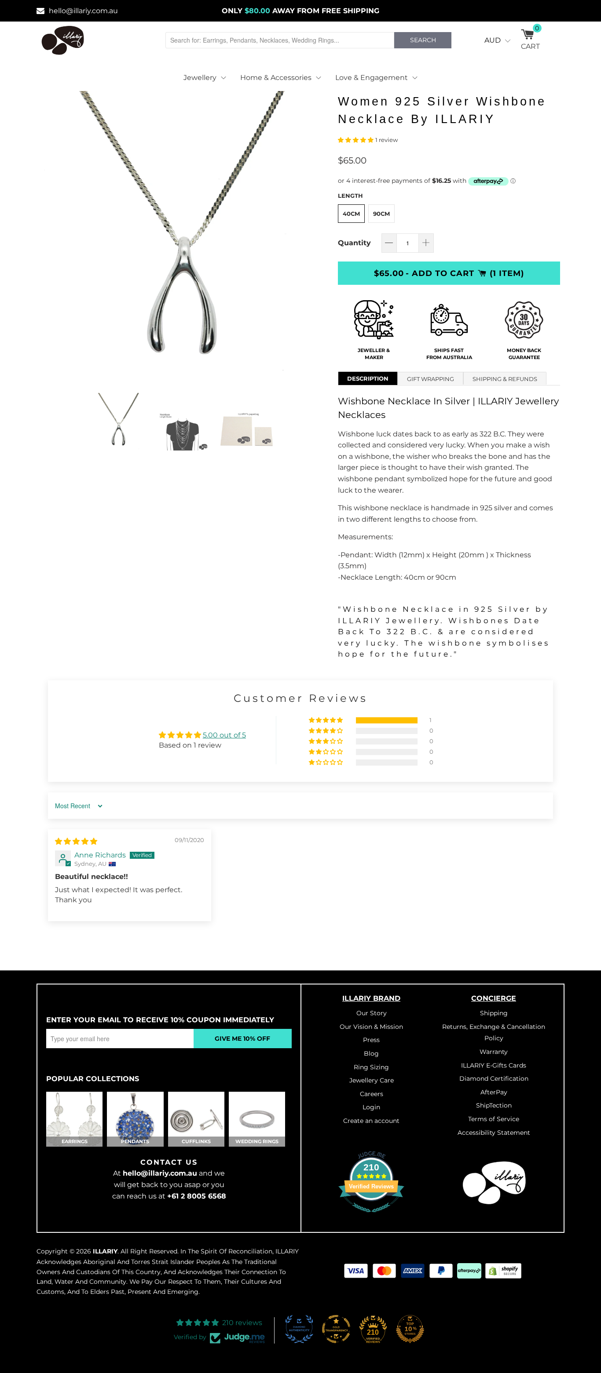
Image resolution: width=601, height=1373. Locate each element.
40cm (351, 213)
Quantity (354, 243)
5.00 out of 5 (224, 735)
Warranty (494, 1052)
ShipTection (494, 1105)
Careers (371, 1094)
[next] (314, 235)
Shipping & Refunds (505, 378)
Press (371, 1040)
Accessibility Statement (494, 1133)
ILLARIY (105, 1251)
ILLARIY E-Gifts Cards (493, 1065)
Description (367, 378)
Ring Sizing (371, 1067)
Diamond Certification (493, 1078)
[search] (279, 40)
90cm (381, 213)
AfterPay (493, 1092)
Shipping (494, 1013)
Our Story (371, 1013)
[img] (76, 841)
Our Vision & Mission (371, 1027)
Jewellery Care (371, 1080)
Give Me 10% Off (242, 1038)
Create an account (371, 1121)
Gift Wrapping (430, 378)
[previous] (56, 235)
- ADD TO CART (440, 273)
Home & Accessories (275, 77)
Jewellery (199, 77)
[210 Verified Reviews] (371, 1217)
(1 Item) (507, 273)
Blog (371, 1053)
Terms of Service (493, 1119)
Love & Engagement (371, 77)
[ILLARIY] (63, 40)
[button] (356, 140)
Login (371, 1107)
